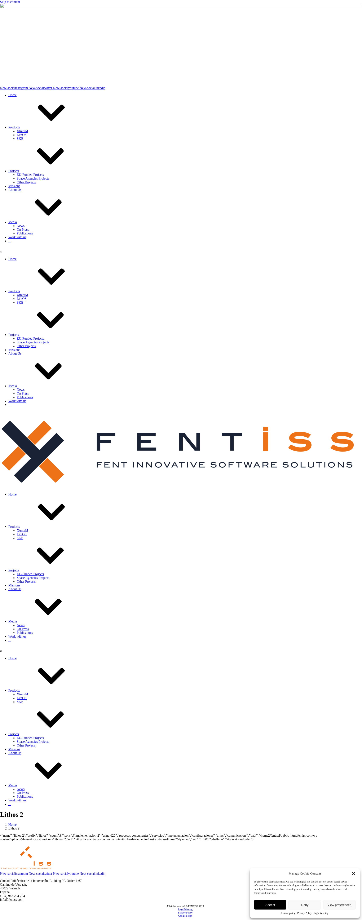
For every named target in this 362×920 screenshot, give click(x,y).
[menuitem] (185, 909)
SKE (20, 138)
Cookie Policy (185, 915)
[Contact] (9, 241)
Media (12, 222)
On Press (23, 229)
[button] (354, 873)
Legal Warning (321, 913)
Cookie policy (288, 913)
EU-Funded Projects (30, 174)
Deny (305, 905)
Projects (13, 171)
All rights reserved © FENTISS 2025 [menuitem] (185, 906)
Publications (25, 233)
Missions (14, 186)
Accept (270, 905)
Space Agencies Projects (33, 178)
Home (12, 95)
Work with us (17, 237)
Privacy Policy (304, 913)
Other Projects (26, 182)
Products (14, 127)
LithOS (22, 135)
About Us (14, 190)
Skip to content (10, 2)
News (21, 226)
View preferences (339, 905)
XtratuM (22, 131)
